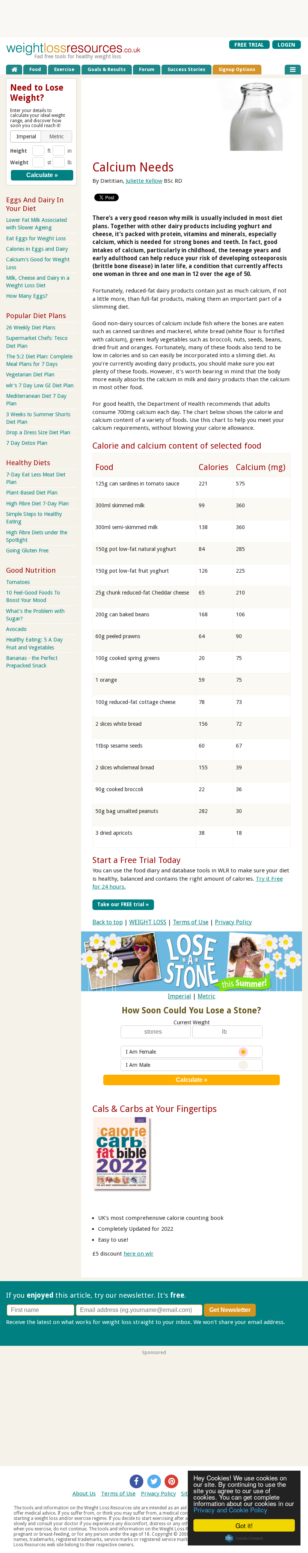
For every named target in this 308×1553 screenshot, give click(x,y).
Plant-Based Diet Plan (31, 493)
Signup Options (237, 69)
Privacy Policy (233, 922)
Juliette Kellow (144, 180)
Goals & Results (107, 69)
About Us (84, 1493)
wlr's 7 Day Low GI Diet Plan (40, 385)
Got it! (244, 1525)
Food (35, 69)
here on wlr (139, 1253)
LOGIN (286, 44)
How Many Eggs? (27, 296)
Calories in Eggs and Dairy (37, 249)
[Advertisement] (154, 18)
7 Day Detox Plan (26, 443)
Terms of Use (190, 922)
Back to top (107, 922)
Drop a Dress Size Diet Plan (38, 432)
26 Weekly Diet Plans (30, 328)
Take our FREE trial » (123, 904)
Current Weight (192, 1022)
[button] (26, 136)
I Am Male (138, 1065)
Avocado (16, 629)
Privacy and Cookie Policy (230, 1509)
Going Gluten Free (27, 550)
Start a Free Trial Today (136, 860)
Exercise (64, 69)
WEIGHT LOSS (147, 922)
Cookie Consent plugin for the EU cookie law (244, 1538)
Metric (206, 996)
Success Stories (186, 69)
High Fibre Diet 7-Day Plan (37, 503)
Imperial (179, 996)
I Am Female (141, 1052)
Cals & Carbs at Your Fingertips (154, 1109)
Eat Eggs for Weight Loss (36, 238)
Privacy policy (23, 1330)
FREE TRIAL (249, 44)
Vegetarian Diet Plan (30, 375)
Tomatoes (18, 582)
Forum (146, 69)
